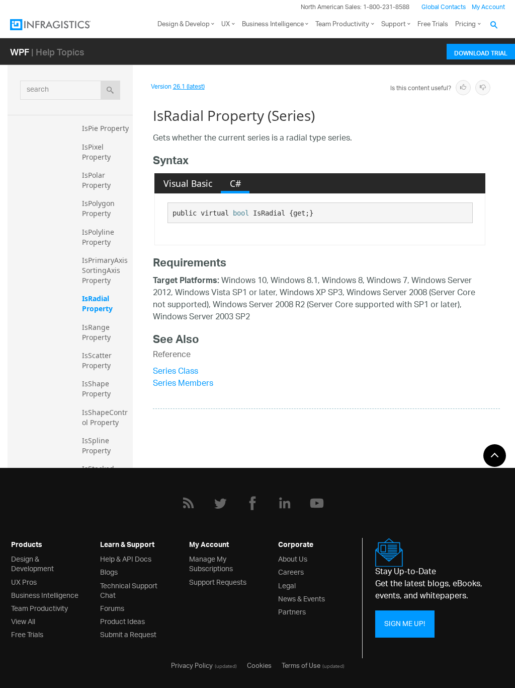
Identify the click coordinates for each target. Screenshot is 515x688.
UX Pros (24, 581)
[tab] (187, 183)
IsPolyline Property (99, 237)
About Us (292, 558)
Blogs (109, 571)
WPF (19, 51)
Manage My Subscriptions (211, 563)
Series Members (183, 384)
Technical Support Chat (128, 590)
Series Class (175, 372)
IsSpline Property (96, 445)
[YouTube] (317, 503)
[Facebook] (252, 503)
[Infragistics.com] (60, 24)
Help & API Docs (125, 558)
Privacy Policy (192, 665)
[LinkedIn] (285, 503)
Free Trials (432, 24)
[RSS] (188, 503)
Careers (291, 571)
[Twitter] (220, 503)
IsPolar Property (96, 180)
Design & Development (32, 563)
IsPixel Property (96, 152)
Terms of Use (301, 665)
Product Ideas (122, 620)
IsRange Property (97, 332)
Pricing (465, 24)
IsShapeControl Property (105, 417)
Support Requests (217, 581)
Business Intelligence (273, 24)
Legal (287, 585)
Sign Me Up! (404, 624)
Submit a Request (128, 634)
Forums (112, 607)
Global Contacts (443, 7)
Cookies (259, 665)
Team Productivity (342, 24)
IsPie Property (105, 128)
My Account (488, 7)
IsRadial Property (97, 303)
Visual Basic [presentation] (187, 183)
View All (23, 620)
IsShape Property (96, 388)
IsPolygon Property (99, 208)
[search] (110, 90)
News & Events (301, 598)
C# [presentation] (235, 183)
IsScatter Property (98, 360)
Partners (292, 611)
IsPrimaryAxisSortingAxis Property (105, 270)
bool (241, 213)
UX (225, 24)
